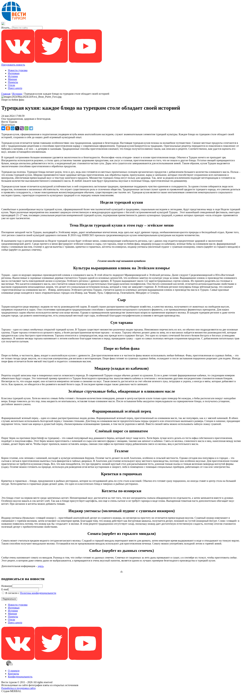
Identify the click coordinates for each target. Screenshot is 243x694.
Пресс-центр (15, 88)
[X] (17, 128)
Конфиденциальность (20, 676)
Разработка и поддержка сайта (18, 688)
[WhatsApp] (26, 128)
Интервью (14, 73)
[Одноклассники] (8, 128)
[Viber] (22, 128)
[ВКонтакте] (3, 128)
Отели (11, 85)
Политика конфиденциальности (38, 593)
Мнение (12, 79)
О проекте (14, 670)
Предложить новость (13, 64)
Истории (13, 76)
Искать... (6, 27)
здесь (40, 566)
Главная (5, 93)
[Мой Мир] (13, 128)
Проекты (13, 82)
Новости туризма (17, 70)
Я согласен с (30, 593)
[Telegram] (31, 128)
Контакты (13, 673)
